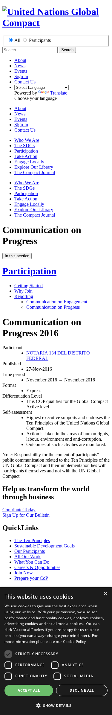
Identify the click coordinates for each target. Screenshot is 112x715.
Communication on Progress (53, 307)
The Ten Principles (32, 540)
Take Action (25, 156)
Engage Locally (29, 161)
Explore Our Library (33, 167)
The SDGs (24, 145)
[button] (56, 705)
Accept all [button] (29, 690)
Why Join (23, 290)
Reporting (23, 296)
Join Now (23, 572)
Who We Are (26, 140)
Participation (26, 150)
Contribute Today (19, 509)
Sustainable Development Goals (44, 545)
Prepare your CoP (31, 578)
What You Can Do (31, 562)
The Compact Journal (34, 172)
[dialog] (56, 651)
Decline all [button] (82, 690)
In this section (17, 256)
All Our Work (27, 556)
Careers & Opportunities (37, 567)
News (19, 65)
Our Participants (29, 551)
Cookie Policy (74, 641)
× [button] (105, 593)
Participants (40, 40)
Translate (58, 92)
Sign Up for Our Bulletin (26, 515)
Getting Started (28, 285)
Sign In (21, 76)
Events (20, 71)
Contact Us (25, 81)
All (17, 40)
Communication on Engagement (56, 301)
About (20, 60)
